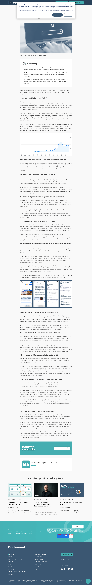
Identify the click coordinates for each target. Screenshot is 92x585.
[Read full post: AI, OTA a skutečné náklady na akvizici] (72, 490)
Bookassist (37, 510)
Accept (57, 15)
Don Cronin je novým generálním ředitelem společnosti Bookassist (42, 504)
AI (33, 55)
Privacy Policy (63, 7)
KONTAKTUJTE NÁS (67, 554)
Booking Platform (13, 507)
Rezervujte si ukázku (61, 448)
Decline (68, 15)
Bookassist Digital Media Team (44, 463)
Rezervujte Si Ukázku (76, 2)
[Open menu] (10, 2)
